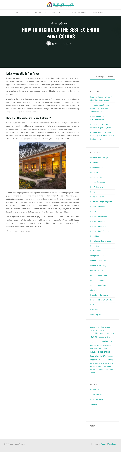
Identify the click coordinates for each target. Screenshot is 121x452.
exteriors (93, 345)
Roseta (103, 444)
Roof (92, 305)
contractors (103, 333)
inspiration (94, 356)
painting (97, 363)
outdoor (104, 360)
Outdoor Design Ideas (98, 275)
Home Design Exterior (98, 216)
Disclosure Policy (96, 399)
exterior (22, 231)
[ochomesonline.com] (49, 5)
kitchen (110, 356)
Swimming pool (96, 315)
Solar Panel (94, 310)
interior (103, 355)
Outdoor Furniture (97, 280)
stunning (106, 369)
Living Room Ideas (97, 256)
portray (111, 363)
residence (107, 366)
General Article (96, 177)
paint (28, 231)
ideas (100, 351)
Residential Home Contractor (101, 300)
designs (107, 337)
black (97, 327)
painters (92, 363)
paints (102, 363)
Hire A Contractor (97, 187)
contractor (94, 333)
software (99, 369)
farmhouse (99, 345)
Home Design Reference (99, 231)
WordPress (112, 444)
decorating (110, 333)
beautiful (92, 327)
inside (107, 352)
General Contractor (97, 182)
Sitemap (93, 404)
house (93, 352)
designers (101, 337)
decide (16, 231)
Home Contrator (96, 212)
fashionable (107, 345)
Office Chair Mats (97, 270)
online (99, 360)
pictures (107, 363)
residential (92, 369)
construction (101, 330)
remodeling (99, 366)
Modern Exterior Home (98, 261)
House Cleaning (96, 246)
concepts (93, 330)
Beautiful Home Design (99, 158)
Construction (95, 162)
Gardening (94, 172)
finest (91, 348)
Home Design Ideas (97, 221)
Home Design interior (98, 226)
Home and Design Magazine (101, 202)
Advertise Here (96, 395)
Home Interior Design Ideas (100, 241)
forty (95, 348)
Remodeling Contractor (59, 23)
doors (92, 342)
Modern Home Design (98, 265)
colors (10, 231)
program (92, 366)
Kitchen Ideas (95, 251)
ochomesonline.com (63, 4)
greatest (106, 348)
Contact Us (94, 390)
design (94, 336)
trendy (111, 369)
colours (107, 327)
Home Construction (97, 207)
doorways (98, 342)
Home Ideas (95, 236)
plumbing (93, 290)
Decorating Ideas (96, 167)
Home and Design (97, 197)
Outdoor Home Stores (98, 285)
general (100, 348)
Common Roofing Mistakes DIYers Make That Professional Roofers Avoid (102, 136)
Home (92, 192)
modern (93, 360)
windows (92, 372)
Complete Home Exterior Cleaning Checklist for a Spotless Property (99, 108)
